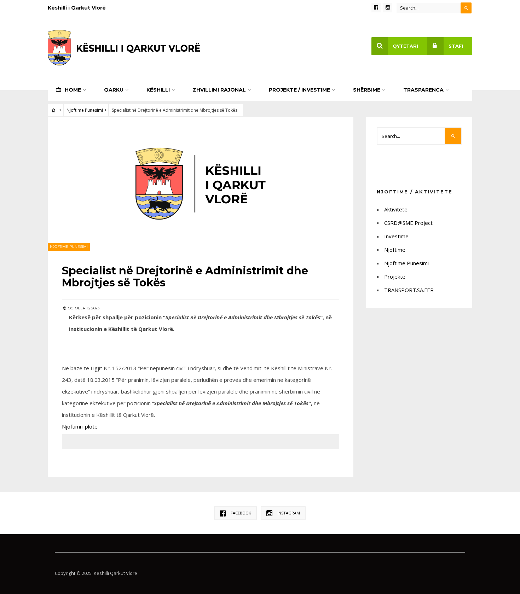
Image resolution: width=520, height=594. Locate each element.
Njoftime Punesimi (85, 110)
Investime (396, 236)
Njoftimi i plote (80, 426)
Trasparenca (423, 90)
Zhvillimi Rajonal (219, 90)
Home (72, 90)
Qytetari (405, 46)
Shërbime (366, 90)
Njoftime (394, 249)
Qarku (113, 90)
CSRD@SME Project (408, 222)
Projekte (394, 276)
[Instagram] (387, 7)
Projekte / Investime (299, 90)
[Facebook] (376, 7)
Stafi (456, 46)
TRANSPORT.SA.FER (409, 289)
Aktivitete (396, 209)
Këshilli (158, 90)
